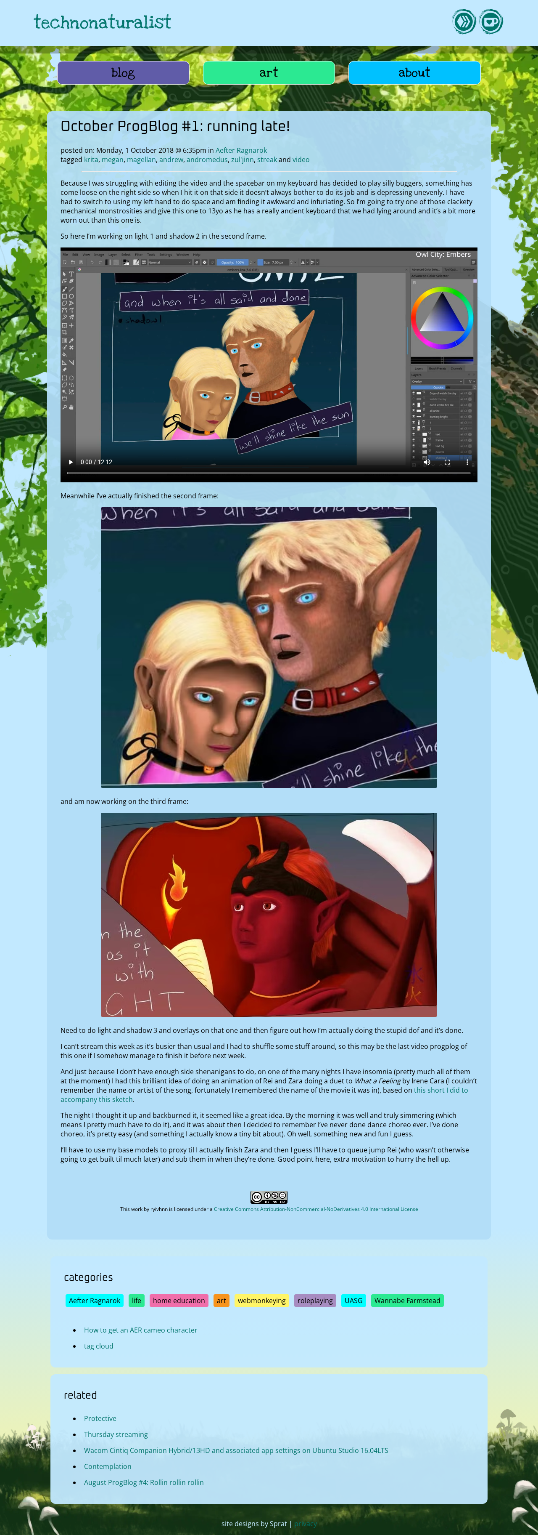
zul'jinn (242, 159)
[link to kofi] (490, 22)
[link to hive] (464, 22)
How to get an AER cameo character (141, 1330)
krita (91, 159)
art (269, 73)
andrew (171, 159)
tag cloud (98, 1346)
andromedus (207, 159)
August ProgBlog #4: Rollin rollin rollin (144, 1482)
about (414, 73)
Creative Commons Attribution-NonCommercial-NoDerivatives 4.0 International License (316, 1209)
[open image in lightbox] (269, 785)
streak (267, 159)
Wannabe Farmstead (407, 1300)
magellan (141, 159)
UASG (354, 1300)
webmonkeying (262, 1300)
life (136, 1300)
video (301, 159)
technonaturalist (102, 23)
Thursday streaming (116, 1434)
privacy (305, 1523)
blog (123, 73)
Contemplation (108, 1466)
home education (179, 1300)
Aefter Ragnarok (241, 150)
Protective (100, 1418)
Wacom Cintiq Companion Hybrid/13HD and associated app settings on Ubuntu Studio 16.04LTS (236, 1450)
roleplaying (315, 1300)
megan (113, 159)
